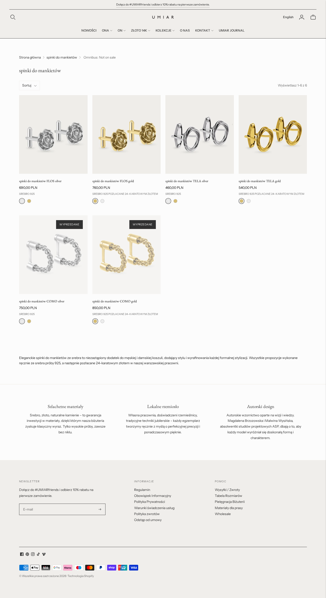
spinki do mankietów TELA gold (260, 181)
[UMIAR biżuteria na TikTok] (38, 555)
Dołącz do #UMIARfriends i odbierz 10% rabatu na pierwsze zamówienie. (163, 4)
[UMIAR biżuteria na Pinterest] (27, 555)
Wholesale (223, 514)
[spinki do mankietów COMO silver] (53, 254)
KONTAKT (202, 30)
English (288, 17)
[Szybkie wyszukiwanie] (13, 17)
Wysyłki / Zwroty (227, 490)
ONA (105, 30)
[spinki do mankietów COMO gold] (126, 254)
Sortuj (26, 85)
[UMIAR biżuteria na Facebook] (22, 555)
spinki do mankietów (62, 57)
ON (120, 30)
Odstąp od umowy (148, 520)
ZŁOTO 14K (139, 30)
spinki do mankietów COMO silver (41, 301)
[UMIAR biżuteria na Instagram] (33, 555)
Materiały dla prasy (229, 508)
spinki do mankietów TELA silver (186, 181)
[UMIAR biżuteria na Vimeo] (44, 555)
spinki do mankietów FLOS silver (40, 181)
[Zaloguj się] (301, 17)
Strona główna (30, 57)
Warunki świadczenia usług (154, 508)
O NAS (185, 30)
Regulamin (142, 490)
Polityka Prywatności (149, 502)
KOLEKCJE (163, 30)
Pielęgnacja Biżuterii (230, 502)
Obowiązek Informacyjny (152, 496)
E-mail (28, 504)
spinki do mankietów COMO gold (114, 301)
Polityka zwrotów (147, 514)
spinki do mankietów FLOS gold (113, 181)
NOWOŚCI (88, 30)
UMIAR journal (232, 30)
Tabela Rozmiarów (228, 496)
